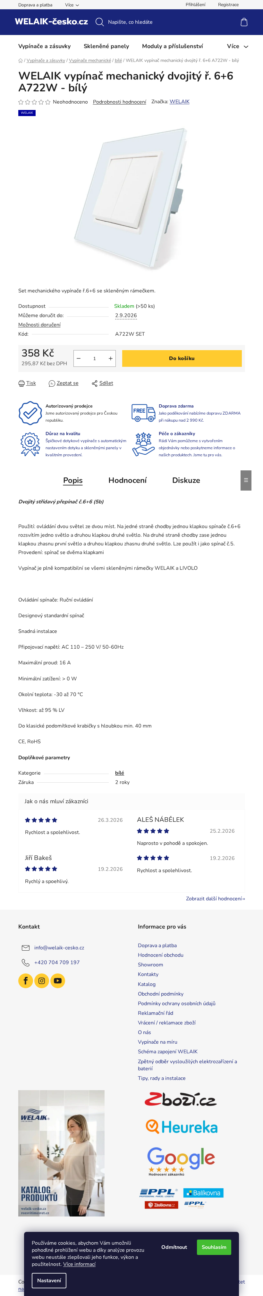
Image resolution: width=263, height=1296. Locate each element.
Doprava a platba (35, 5)
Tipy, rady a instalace (162, 1078)
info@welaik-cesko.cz (59, 947)
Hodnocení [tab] (127, 480)
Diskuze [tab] (186, 480)
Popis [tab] (73, 480)
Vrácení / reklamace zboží (167, 1022)
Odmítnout (174, 1247)
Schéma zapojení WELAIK (168, 1051)
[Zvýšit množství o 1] (110, 358)
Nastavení (49, 1280)
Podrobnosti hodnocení (119, 101)
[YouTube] (57, 980)
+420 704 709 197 (57, 962)
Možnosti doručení (39, 324)
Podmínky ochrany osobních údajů (177, 1003)
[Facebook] (25, 980)
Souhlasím (214, 1247)
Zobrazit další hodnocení (214, 898)
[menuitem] (44, 46)
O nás (144, 1032)
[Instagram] (41, 980)
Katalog (147, 984)
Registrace (228, 5)
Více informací (79, 1264)
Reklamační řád (155, 1013)
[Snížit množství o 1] (78, 358)
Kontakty (148, 974)
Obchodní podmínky (160, 993)
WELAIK (180, 101)
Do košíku (182, 358)
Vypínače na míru (157, 1042)
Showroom (150, 964)
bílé (119, 773)
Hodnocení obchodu (160, 955)
